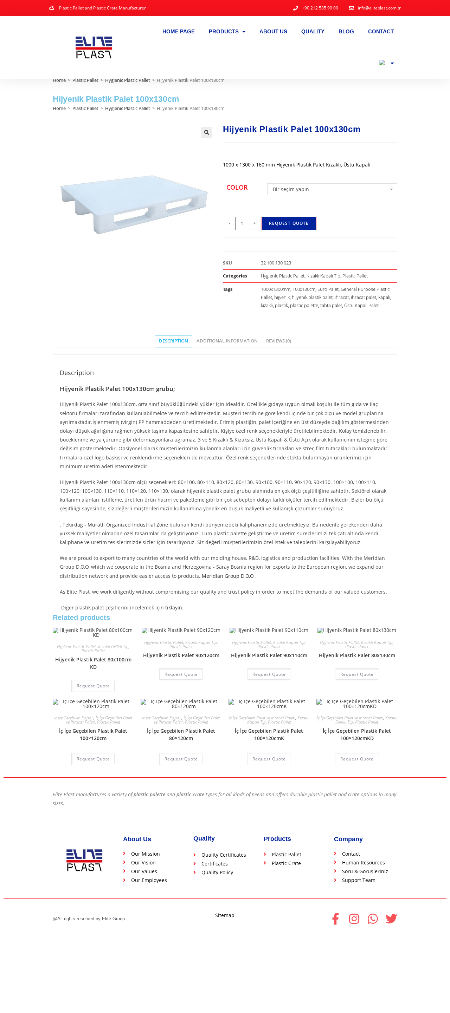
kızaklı (267, 305)
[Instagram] (354, 918)
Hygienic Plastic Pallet (127, 80)
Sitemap (224, 915)
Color (237, 187)
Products (224, 31)
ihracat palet (363, 297)
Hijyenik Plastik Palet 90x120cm (181, 655)
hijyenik (282, 297)
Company (348, 839)
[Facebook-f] (335, 918)
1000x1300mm (275, 289)
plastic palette (304, 305)
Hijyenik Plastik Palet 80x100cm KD (93, 663)
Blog (346, 31)
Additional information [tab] (227, 341)
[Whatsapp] (373, 918)
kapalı (384, 297)
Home (59, 80)
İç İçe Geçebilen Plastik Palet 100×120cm (93, 734)
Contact (381, 31)
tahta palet (331, 305)
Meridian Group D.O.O (228, 576)
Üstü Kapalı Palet (361, 305)
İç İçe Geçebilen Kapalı (74, 718)
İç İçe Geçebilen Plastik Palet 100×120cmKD (357, 734)
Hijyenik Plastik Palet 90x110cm (269, 655)
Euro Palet (328, 289)
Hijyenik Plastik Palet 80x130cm (357, 655)
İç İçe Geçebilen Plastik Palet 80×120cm (181, 734)
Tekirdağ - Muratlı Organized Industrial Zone (115, 524)
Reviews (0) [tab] (278, 341)
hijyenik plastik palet (312, 297)
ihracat (342, 297)
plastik (281, 305)
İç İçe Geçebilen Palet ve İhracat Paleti (262, 718)
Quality (312, 31)
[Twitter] (391, 918)
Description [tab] (173, 341)
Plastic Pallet (85, 80)
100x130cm (303, 289)
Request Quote (289, 223)
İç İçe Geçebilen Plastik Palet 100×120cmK (269, 734)
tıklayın (173, 607)
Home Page (178, 31)
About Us (273, 31)
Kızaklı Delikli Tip (113, 646)
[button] (206, 132)
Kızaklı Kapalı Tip (323, 276)
